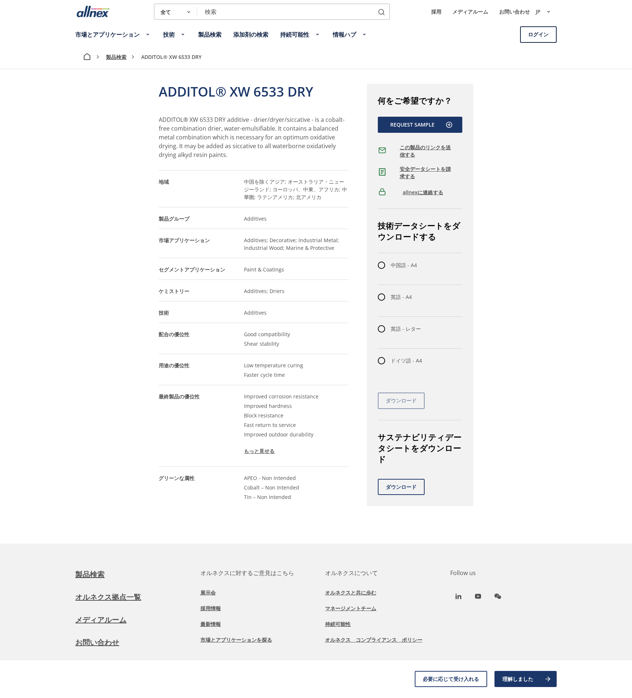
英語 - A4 (401, 296)
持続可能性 (338, 623)
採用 (436, 11)
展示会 (208, 592)
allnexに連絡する (423, 192)
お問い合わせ (514, 11)
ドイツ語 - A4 (406, 360)
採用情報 (210, 608)
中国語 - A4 (404, 265)
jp (538, 11)
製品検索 (116, 56)
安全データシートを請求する (425, 172)
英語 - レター (406, 328)
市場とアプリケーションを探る (236, 639)
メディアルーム (470, 11)
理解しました (518, 678)
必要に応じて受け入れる (451, 678)
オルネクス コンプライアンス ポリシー (373, 639)
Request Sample (412, 124)
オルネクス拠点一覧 (108, 597)
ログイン (538, 34)
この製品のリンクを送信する (425, 151)
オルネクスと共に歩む (350, 592)
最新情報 (210, 623)
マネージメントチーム (350, 608)
